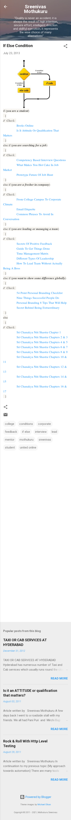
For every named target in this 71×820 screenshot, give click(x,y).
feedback (11, 432)
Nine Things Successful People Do (38, 298)
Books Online (25, 125)
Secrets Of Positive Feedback (34, 244)
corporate (44, 424)
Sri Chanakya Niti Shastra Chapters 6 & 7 (42, 347)
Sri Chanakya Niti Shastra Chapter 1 (39, 332)
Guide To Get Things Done (33, 248)
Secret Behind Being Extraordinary (38, 307)
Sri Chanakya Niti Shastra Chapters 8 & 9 (42, 352)
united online (28, 447)
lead (54, 432)
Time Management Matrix (33, 253)
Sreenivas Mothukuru (35, 9)
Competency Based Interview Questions (41, 160)
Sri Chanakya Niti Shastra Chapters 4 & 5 (42, 342)
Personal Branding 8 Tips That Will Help (42, 303)
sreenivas (45, 439)
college (9, 424)
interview (41, 432)
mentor (9, 439)
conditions (26, 424)
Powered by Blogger (38, 797)
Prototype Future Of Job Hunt (35, 175)
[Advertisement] (35, 580)
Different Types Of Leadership (35, 258)
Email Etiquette (26, 209)
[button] (65, 47)
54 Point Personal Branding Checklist (40, 293)
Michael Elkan (44, 804)
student (10, 447)
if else (26, 432)
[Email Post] (5, 416)
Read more (59, 678)
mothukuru (27, 439)
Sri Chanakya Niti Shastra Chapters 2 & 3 (42, 337)
